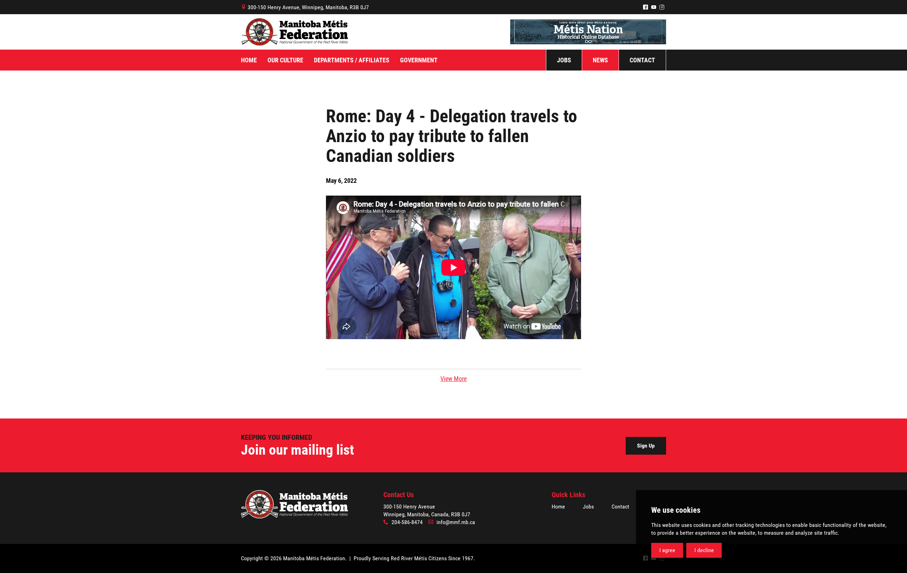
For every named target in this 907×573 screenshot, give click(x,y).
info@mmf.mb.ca (455, 522)
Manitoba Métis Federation (294, 32)
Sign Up (646, 445)
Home (558, 506)
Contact (620, 506)
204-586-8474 (407, 522)
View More (453, 378)
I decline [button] (704, 550)
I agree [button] (667, 550)
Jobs (588, 506)
